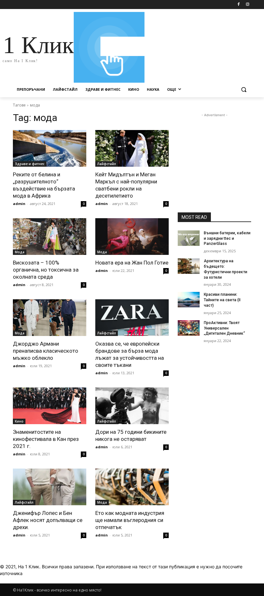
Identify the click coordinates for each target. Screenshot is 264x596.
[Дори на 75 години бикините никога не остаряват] (132, 405)
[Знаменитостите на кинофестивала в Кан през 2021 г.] (49, 405)
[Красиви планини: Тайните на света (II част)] (189, 299)
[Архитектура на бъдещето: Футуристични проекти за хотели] (189, 266)
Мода (19, 252)
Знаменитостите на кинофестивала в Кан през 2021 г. (46, 439)
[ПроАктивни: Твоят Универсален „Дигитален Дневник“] (189, 328)
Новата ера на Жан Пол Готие (131, 262)
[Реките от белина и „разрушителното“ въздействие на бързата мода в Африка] (49, 148)
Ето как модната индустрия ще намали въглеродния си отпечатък (129, 520)
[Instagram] (247, 4)
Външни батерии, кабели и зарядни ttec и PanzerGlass (227, 238)
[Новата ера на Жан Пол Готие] (132, 236)
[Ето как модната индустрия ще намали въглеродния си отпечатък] (132, 487)
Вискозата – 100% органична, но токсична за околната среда (46, 269)
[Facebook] (238, 4)
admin (19, 203)
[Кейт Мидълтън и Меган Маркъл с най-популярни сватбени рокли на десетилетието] (132, 148)
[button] (243, 89)
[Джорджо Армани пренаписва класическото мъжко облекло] (49, 317)
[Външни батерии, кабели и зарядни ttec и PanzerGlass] (189, 238)
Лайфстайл (106, 164)
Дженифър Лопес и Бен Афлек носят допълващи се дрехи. (47, 520)
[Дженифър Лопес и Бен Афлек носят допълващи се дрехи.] (49, 487)
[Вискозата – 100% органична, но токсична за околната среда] (49, 236)
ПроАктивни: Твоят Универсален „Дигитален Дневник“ (224, 328)
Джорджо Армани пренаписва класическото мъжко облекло (45, 350)
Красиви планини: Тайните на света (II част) (222, 300)
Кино (19, 421)
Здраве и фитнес (29, 164)
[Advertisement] (175, 46)
